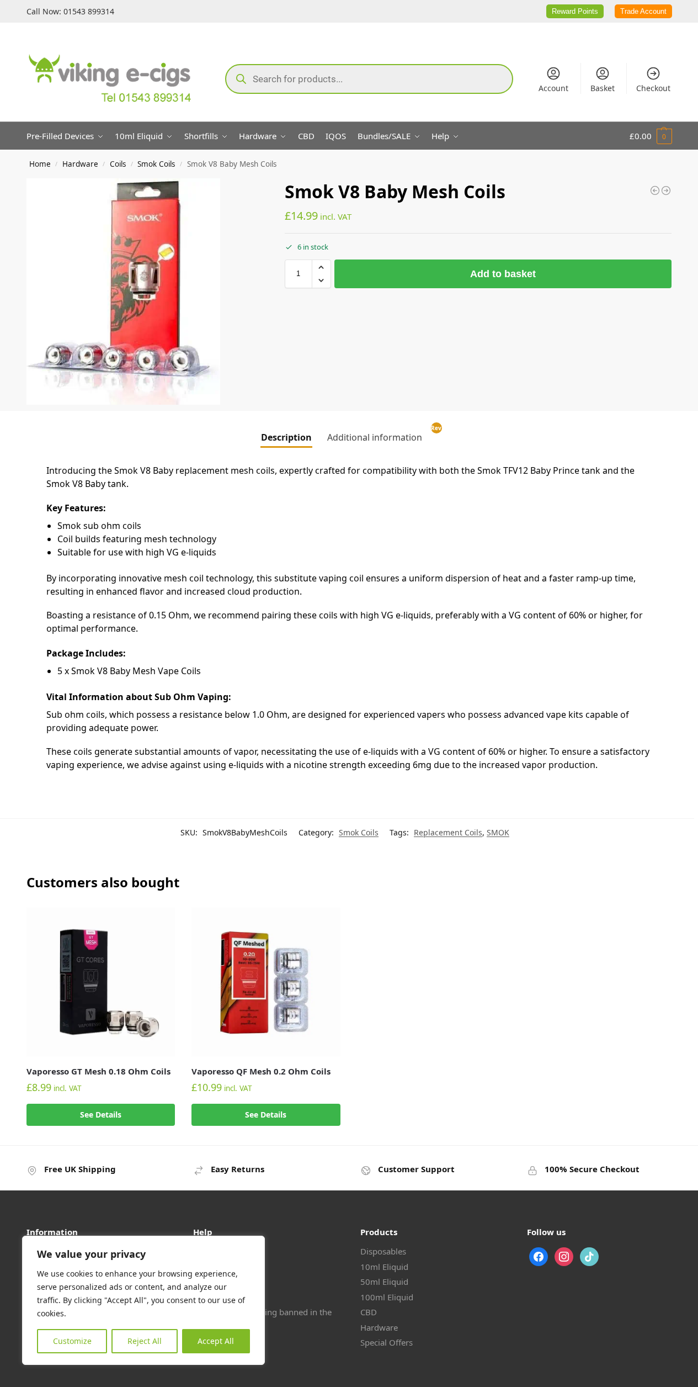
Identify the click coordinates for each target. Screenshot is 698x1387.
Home (40, 164)
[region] (143, 1300)
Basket (602, 88)
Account (553, 88)
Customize (72, 1341)
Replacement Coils (448, 832)
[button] (651, 136)
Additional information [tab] (374, 437)
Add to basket (503, 273)
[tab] (437, 434)
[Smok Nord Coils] (666, 190)
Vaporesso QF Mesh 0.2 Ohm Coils (261, 1071)
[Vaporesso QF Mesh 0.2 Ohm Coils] (265, 982)
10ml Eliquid (384, 1266)
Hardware (80, 164)
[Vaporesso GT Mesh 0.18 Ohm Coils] (100, 982)
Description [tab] (286, 437)
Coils (118, 164)
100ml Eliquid (386, 1297)
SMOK (498, 832)
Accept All (216, 1341)
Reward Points (575, 11)
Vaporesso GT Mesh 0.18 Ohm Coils (98, 1071)
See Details (100, 1114)
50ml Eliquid (384, 1281)
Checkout (653, 88)
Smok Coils (156, 164)
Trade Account (643, 11)
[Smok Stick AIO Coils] (654, 190)
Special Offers (386, 1342)
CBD (368, 1311)
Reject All (144, 1341)
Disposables (383, 1251)
